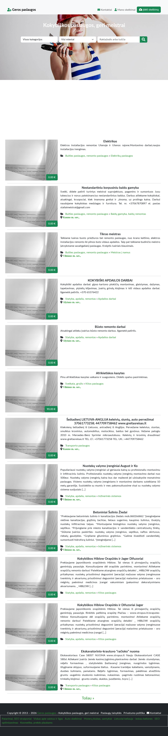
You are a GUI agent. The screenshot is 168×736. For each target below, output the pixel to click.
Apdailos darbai (107, 299)
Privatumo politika (134, 713)
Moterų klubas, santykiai (98, 718)
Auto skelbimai (73, 718)
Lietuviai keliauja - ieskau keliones (133, 718)
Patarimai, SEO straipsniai (17, 718)
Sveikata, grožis (74, 383)
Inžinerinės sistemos (109, 496)
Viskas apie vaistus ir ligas (48, 718)
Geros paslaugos (23, 9)
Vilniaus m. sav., (72, 255)
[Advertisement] (84, 104)
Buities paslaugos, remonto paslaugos (86, 156)
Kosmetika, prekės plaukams (36, 722)
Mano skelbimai (126, 10)
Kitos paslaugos (94, 383)
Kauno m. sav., (71, 217)
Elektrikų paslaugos (122, 156)
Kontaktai (106, 10)
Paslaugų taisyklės (111, 713)
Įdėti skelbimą (150, 9)
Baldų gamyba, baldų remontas (128, 214)
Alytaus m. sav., (71, 302)
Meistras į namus (120, 252)
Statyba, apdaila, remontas (80, 299)
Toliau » (88, 698)
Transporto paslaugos (77, 445)
